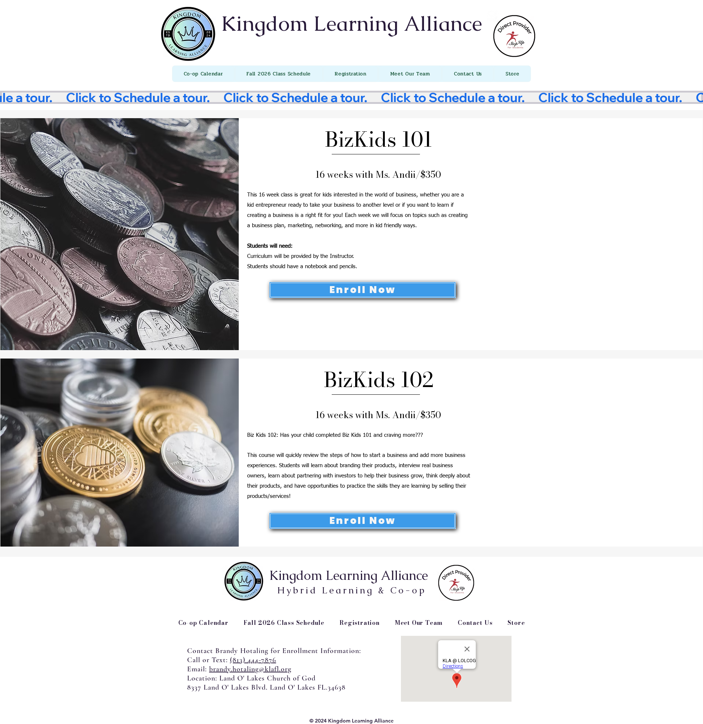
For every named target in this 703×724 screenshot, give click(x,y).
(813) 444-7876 (253, 660)
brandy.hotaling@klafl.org (250, 669)
